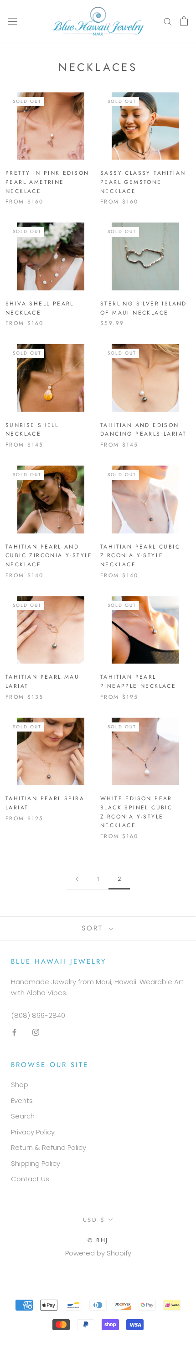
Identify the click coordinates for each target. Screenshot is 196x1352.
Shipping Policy (35, 1163)
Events (22, 1100)
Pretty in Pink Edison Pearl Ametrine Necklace (47, 182)
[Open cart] (184, 20)
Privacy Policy (33, 1132)
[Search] (168, 21)
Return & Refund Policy (48, 1147)
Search (23, 1116)
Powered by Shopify (98, 1253)
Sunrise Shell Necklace (31, 429)
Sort (94, 928)
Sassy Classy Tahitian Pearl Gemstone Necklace (143, 182)
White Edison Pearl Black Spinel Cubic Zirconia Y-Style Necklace (137, 811)
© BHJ (98, 1240)
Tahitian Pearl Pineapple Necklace (138, 681)
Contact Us (30, 1179)
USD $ (94, 1219)
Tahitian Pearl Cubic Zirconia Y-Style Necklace (140, 556)
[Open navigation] (12, 21)
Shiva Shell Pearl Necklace (39, 308)
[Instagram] (35, 1032)
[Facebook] (14, 1032)
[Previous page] (77, 879)
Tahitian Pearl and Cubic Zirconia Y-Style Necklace (49, 556)
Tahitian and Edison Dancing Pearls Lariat (143, 429)
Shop (19, 1084)
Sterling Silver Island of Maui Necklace (143, 308)
